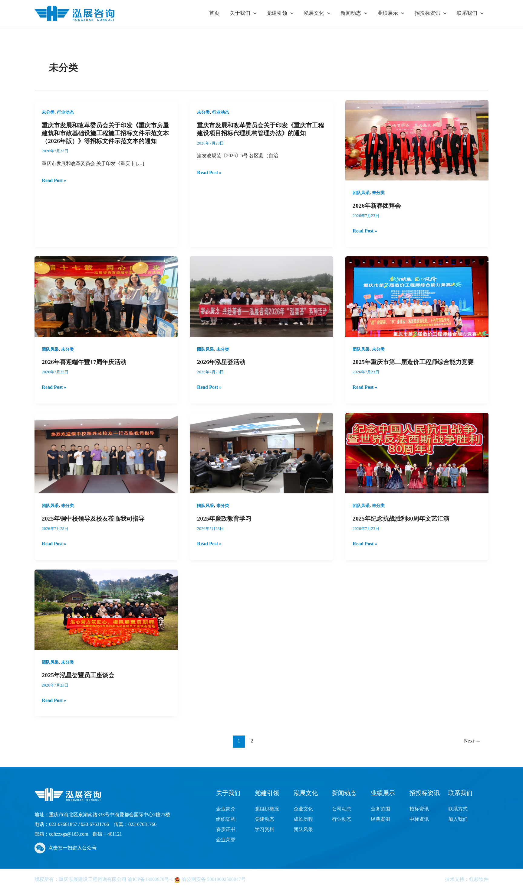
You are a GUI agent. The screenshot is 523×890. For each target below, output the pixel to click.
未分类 (48, 112)
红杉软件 (478, 879)
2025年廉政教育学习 (224, 518)
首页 (214, 13)
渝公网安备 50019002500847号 (213, 879)
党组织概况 (267, 808)
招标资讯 (419, 808)
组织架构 (225, 819)
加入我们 (458, 819)
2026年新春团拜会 (377, 205)
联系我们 (467, 13)
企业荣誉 (225, 839)
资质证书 (225, 829)
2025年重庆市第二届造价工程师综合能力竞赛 (413, 362)
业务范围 (380, 808)
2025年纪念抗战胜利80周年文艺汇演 (401, 518)
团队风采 (361, 192)
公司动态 (341, 808)
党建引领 (277, 13)
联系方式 (458, 808)
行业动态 (65, 112)
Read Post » (54, 180)
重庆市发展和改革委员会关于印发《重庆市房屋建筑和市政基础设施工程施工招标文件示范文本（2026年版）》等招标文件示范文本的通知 (105, 133)
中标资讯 (419, 819)
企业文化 (303, 808)
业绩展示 (387, 13)
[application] (253, 13)
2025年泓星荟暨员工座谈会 (78, 675)
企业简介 (225, 808)
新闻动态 (350, 13)
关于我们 (240, 13)
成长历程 (303, 819)
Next (472, 741)
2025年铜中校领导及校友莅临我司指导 (93, 518)
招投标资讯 (427, 13)
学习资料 (264, 829)
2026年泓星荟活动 (221, 362)
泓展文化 (314, 13)
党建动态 (264, 819)
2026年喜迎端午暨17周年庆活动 (84, 362)
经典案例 (380, 819)
